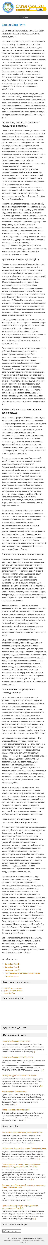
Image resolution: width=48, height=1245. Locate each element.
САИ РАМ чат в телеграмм (12, 988)
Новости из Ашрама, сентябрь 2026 (17, 1057)
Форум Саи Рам (9, 993)
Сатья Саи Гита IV (12, 970)
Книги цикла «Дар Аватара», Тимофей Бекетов (22, 1132)
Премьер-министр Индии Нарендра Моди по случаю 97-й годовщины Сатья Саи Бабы (21, 1165)
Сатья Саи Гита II (12, 967)
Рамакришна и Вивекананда (14, 1091)
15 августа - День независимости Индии (19, 1075)
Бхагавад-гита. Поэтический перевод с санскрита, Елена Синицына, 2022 (23, 1186)
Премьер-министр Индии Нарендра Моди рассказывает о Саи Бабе (20, 1206)
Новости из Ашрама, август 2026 (16, 1041)
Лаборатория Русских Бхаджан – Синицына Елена (24, 1148)
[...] (33, 1052)
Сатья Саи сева (11, 976)
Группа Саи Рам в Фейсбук (12, 990)
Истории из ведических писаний (15, 1109)
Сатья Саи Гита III (12, 964)
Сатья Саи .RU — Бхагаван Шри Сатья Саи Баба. (28, 1238)
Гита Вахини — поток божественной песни (22, 973)
